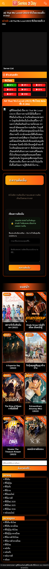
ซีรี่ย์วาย (8, 490)
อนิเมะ (7, 559)
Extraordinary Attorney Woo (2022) (35, 408)
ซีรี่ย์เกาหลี (9, 498)
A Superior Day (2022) (13, 366)
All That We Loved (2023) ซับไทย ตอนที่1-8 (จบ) (24, 14)
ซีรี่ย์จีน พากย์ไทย (11, 526)
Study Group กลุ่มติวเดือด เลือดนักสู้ (35, 326)
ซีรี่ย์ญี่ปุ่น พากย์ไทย (12, 533)
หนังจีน (7, 548)
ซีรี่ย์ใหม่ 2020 (10, 501)
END (25, 94)
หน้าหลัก (5, 21)
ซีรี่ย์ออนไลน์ (9, 494)
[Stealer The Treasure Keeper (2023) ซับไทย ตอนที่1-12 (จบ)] (13, 431)
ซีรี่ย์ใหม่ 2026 (10, 509)
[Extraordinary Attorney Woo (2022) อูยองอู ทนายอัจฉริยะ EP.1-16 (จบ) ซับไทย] (35, 388)
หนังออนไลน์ (9, 513)
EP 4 (11, 90)
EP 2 (25, 85)
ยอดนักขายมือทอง (35, 449)
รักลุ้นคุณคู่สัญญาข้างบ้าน (35, 366)
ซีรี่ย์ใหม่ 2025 (10, 505)
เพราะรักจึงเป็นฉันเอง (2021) (13, 326)
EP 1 (11, 85)
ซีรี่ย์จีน (7, 479)
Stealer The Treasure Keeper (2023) (13, 451)
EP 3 (40, 85)
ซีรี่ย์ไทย (8, 544)
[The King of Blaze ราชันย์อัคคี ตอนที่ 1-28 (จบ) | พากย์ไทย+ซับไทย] (13, 388)
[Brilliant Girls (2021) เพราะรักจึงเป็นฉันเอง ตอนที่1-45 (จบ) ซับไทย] (13, 306)
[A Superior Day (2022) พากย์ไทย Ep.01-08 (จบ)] (13, 347)
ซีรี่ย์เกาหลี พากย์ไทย (12, 541)
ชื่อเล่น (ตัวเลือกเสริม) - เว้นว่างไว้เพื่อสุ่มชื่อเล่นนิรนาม (24, 234)
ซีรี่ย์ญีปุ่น (8, 483)
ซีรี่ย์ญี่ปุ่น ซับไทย (11, 529)
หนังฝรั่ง (8, 552)
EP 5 (25, 90)
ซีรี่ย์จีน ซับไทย (10, 522)
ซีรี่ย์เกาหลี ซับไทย (11, 537)
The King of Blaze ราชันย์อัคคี (13, 407)
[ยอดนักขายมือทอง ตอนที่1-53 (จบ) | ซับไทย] (35, 431)
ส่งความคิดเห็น (24, 268)
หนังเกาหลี (9, 556)
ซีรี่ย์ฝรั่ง (8, 486)
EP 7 (11, 94)
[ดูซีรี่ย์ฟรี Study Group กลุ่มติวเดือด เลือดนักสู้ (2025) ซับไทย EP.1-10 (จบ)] (35, 306)
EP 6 (40, 90)
